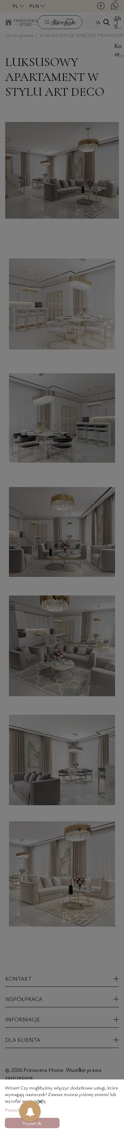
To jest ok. (32, 1123)
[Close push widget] (40, 1102)
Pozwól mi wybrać (22, 1109)
